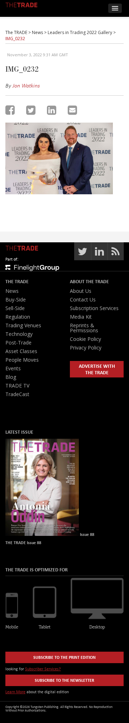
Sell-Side (15, 308)
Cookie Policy (85, 339)
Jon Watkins (26, 85)
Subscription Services (94, 308)
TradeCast (17, 394)
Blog (10, 377)
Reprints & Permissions (84, 328)
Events (13, 368)
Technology (19, 333)
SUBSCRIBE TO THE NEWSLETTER (64, 680)
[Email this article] (72, 110)
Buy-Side (15, 299)
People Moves (22, 359)
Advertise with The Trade (97, 369)
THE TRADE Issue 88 (23, 542)
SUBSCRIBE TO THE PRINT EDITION (64, 657)
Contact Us (83, 299)
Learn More (15, 691)
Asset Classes (21, 351)
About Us (80, 290)
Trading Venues (23, 325)
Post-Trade (18, 342)
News (12, 290)
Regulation (17, 316)
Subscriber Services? (43, 668)
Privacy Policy (85, 347)
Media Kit (81, 316)
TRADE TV (17, 385)
